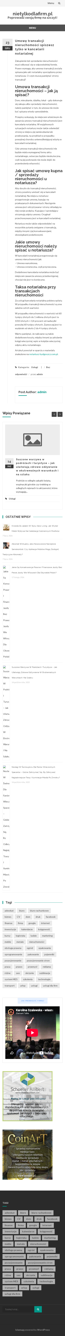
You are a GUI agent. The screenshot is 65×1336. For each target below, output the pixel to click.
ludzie (34, 935)
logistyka (20, 935)
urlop (23, 985)
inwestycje (10, 929)
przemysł (32, 966)
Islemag (19, 1329)
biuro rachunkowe (39, 910)
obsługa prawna (13, 948)
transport (10, 985)
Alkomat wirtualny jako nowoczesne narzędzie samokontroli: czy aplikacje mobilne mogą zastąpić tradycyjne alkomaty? (30, 549)
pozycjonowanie (13, 960)
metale (20, 941)
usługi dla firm (50, 985)
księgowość (44, 929)
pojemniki (49, 954)
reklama (47, 966)
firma (20, 923)
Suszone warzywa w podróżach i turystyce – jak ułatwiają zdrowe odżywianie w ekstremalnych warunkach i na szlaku (37, 467)
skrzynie (29, 973)
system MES (11, 979)
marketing (47, 935)
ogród (30, 948)
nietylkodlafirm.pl (32, 14)
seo (18, 973)
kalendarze (27, 929)
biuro (21, 910)
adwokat (9, 910)
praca (7, 966)
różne (7, 973)
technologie (44, 979)
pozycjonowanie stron (38, 960)
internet (45, 923)
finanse (8, 923)
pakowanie (33, 954)
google (32, 923)
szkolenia (27, 979)
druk (38, 916)
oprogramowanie (13, 954)
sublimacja (44, 973)
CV (18, 916)
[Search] (38, 1309)
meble (8, 941)
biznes (8, 916)
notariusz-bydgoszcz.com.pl (43, 354)
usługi (34, 985)
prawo (19, 966)
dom (28, 916)
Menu (51, 3)
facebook (51, 916)
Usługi (34, 367)
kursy (7, 935)
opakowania (44, 948)
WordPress (43, 1329)
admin (39, 374)
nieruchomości (36, 941)
